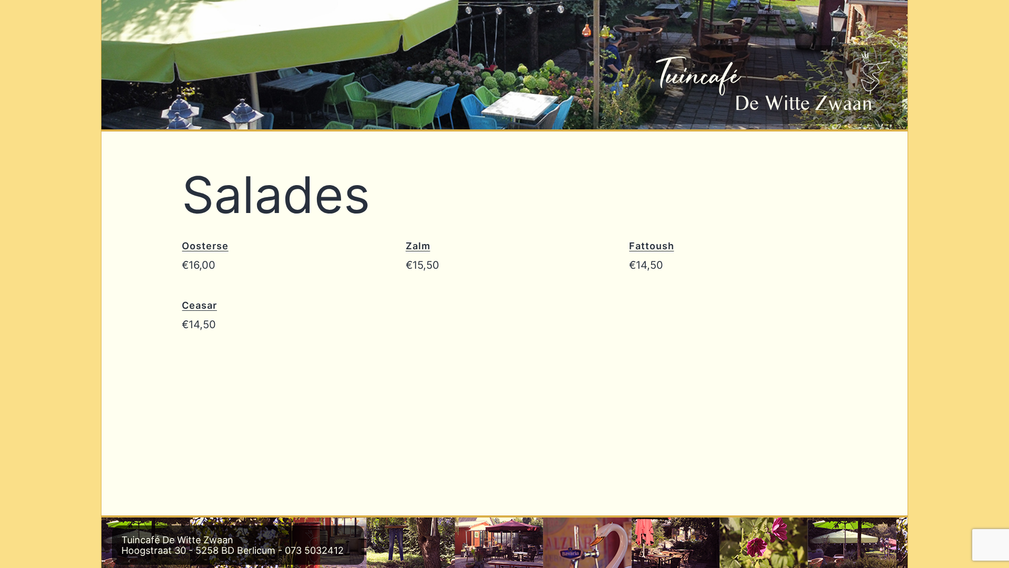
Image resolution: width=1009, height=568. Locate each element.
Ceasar (199, 305)
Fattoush (651, 245)
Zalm (418, 245)
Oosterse (205, 245)
